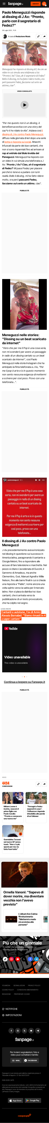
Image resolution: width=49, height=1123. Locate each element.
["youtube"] (17, 959)
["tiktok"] (5, 959)
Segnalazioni (19, 985)
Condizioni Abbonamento (27, 990)
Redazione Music (23, 36)
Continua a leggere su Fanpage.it (24, 682)
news (4, 777)
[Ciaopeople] (24, 1115)
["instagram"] (11, 959)
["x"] (24, 959)
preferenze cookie (22, 994)
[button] (44, 36)
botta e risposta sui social (17, 141)
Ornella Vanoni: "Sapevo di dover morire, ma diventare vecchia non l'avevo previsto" (23, 898)
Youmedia (6, 985)
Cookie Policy (8, 990)
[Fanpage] (24, 1040)
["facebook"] (30, 959)
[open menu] (3, 4)
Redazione (6, 994)
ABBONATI (35, 4)
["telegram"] (36, 959)
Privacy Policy (34, 985)
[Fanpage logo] (15, 4)
